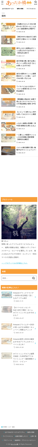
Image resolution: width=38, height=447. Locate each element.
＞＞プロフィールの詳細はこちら (14, 263)
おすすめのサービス (8, 8)
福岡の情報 (20, 8)
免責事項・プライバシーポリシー (25, 440)
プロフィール (8, 440)
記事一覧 (33, 436)
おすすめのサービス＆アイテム (15, 432)
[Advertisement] (19, 179)
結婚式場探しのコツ (21, 436)
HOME (5, 427)
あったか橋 (14, 444)
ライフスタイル (31, 8)
